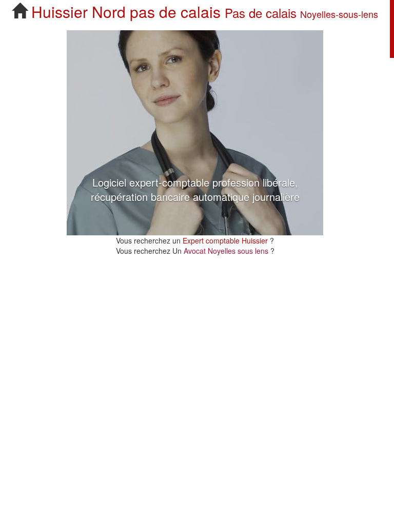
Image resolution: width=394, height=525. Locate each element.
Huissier (59, 12)
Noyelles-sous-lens (339, 14)
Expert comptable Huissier (225, 240)
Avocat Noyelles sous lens (227, 251)
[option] (195, 132)
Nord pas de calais (156, 12)
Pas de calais (261, 13)
